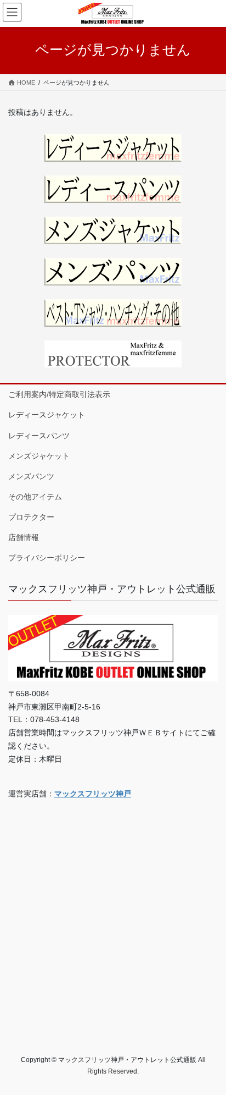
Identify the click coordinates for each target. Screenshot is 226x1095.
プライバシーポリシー (46, 557)
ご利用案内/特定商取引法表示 (59, 394)
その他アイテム (35, 496)
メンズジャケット (39, 456)
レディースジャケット (46, 414)
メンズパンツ (31, 476)
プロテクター (31, 517)
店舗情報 (23, 537)
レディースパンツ (39, 435)
